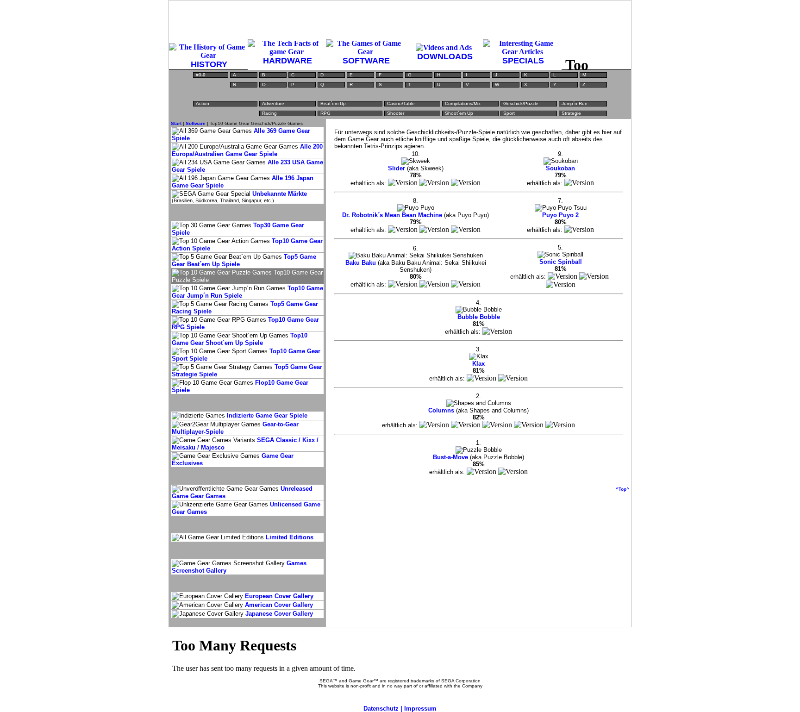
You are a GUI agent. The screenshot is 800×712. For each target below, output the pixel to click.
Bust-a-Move (450, 457)
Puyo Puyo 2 (560, 215)
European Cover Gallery (279, 596)
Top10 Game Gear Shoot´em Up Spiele (239, 339)
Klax (478, 363)
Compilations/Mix (463, 103)
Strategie (571, 113)
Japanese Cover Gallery (279, 613)
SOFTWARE (366, 60)
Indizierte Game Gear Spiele (267, 415)
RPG (325, 113)
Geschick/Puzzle (520, 103)
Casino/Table (401, 103)
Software (196, 123)
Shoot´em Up (459, 113)
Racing (269, 113)
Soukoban (560, 168)
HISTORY (209, 64)
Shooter (395, 113)
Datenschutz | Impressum (400, 708)
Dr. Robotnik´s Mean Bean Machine (392, 215)
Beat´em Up (333, 103)
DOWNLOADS (445, 56)
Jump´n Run (575, 103)
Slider (396, 168)
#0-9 (201, 74)
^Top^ (622, 489)
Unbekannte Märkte (279, 193)
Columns (441, 410)
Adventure (273, 103)
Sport (509, 113)
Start (176, 123)
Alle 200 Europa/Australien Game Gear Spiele (247, 150)
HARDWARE (287, 60)
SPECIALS (523, 60)
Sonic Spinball (560, 261)
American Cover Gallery (279, 604)
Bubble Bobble (478, 316)
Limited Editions (289, 537)
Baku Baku (360, 262)
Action (202, 103)
